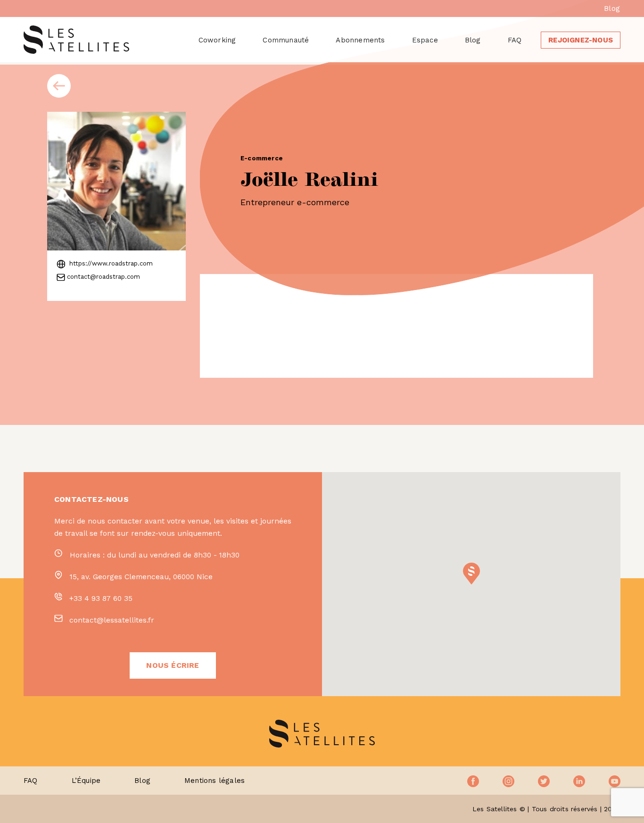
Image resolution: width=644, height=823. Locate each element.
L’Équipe (86, 780)
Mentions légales (214, 780)
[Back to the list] (59, 86)
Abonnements (360, 40)
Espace (425, 40)
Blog (612, 8)
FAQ (515, 40)
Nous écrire (172, 665)
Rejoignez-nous (580, 40)
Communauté (286, 40)
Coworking (217, 40)
